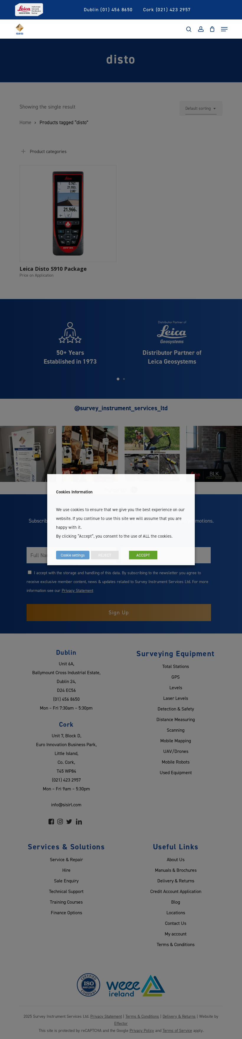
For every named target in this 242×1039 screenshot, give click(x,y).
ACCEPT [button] (143, 554)
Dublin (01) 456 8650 (108, 9)
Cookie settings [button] (73, 554)
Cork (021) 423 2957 (167, 9)
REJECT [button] (104, 554)
